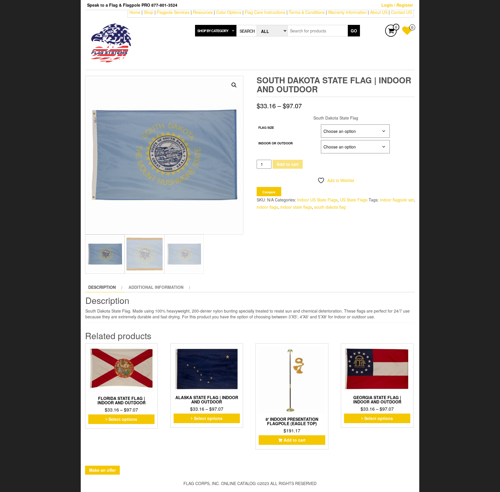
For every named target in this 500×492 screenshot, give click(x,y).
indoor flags (267, 207)
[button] (234, 85)
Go (354, 31)
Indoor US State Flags (317, 200)
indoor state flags (296, 207)
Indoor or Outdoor (275, 143)
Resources (203, 12)
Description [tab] (102, 287)
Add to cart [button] (295, 440)
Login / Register (397, 5)
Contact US (401, 12)
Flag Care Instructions (265, 12)
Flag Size (266, 127)
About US (378, 12)
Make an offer (102, 470)
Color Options (228, 12)
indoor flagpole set (397, 200)
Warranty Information (347, 12)
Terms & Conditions (307, 12)
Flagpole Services (173, 12)
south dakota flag (330, 207)
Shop (148, 12)
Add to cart (288, 164)
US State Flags (353, 200)
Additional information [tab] (155, 287)
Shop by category (212, 30)
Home (134, 12)
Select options (123, 419)
